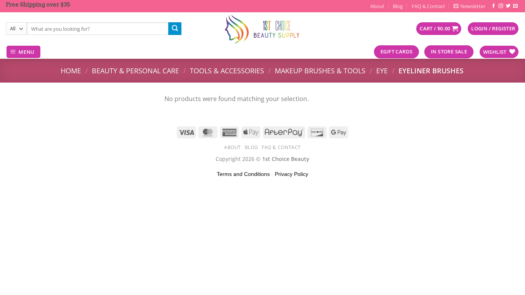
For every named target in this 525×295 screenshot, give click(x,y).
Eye (382, 70)
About (377, 6)
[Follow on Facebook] (493, 6)
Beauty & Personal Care (135, 70)
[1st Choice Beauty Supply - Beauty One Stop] (262, 28)
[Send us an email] (515, 6)
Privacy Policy (291, 174)
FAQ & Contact (428, 6)
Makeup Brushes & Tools (320, 70)
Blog (398, 6)
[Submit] (174, 28)
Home (71, 70)
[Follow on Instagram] (500, 6)
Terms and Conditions (243, 174)
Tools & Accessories (227, 70)
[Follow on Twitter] (508, 6)
